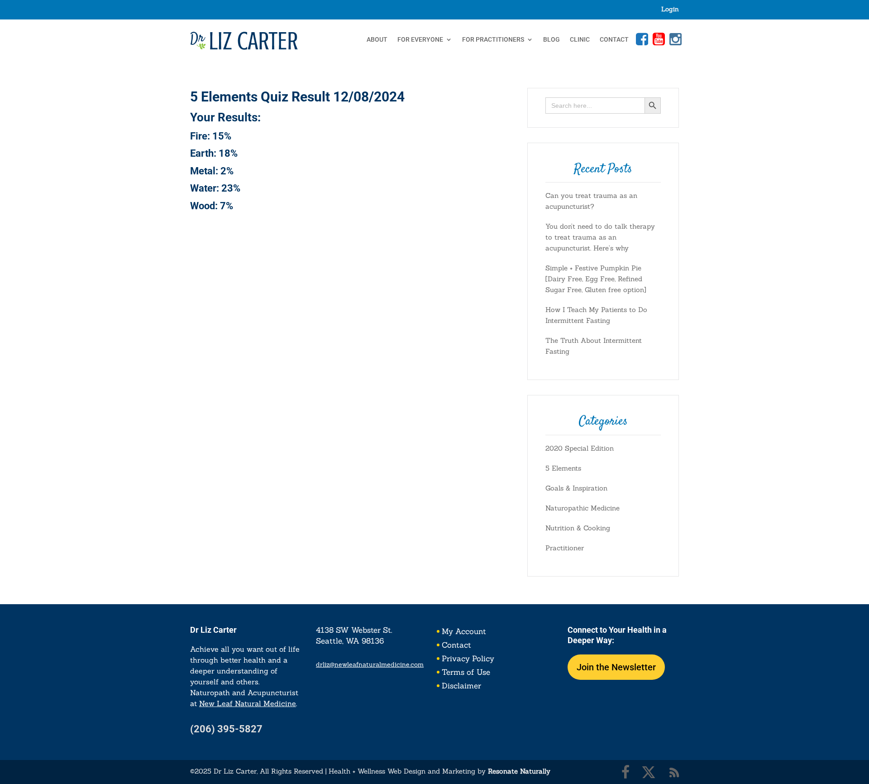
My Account (464, 632)
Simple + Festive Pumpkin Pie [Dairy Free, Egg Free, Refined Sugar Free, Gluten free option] (595, 279)
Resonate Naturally (519, 771)
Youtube (657, 39)
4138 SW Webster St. (354, 630)
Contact (614, 39)
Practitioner (564, 548)
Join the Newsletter (616, 667)
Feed (674, 772)
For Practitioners (493, 39)
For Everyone (420, 39)
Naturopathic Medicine (582, 508)
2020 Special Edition (579, 448)
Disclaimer (461, 687)
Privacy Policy (468, 659)
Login (670, 9)
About (377, 39)
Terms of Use (466, 673)
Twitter (648, 772)
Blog (551, 39)
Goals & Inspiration (576, 488)
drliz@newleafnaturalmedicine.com (370, 664)
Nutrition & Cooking (577, 528)
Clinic (580, 39)
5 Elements (563, 468)
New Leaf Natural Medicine (247, 703)
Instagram (674, 39)
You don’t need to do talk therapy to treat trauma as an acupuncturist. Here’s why (600, 237)
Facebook (641, 39)
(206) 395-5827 (226, 729)
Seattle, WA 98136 (350, 641)
